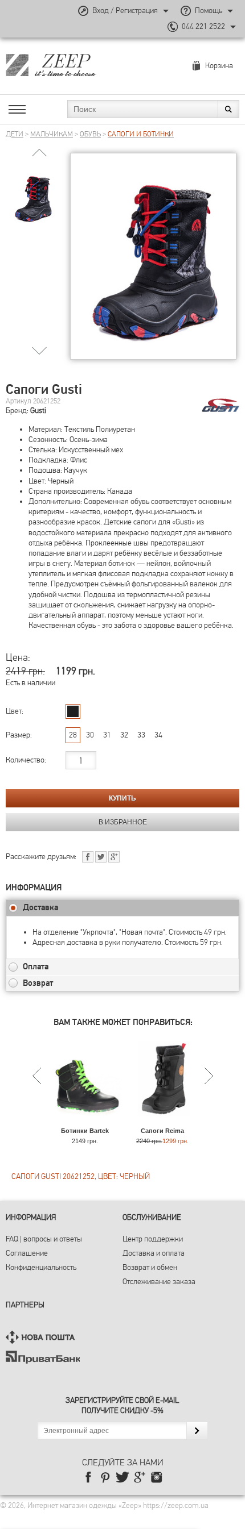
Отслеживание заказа (158, 1281)
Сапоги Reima (162, 1130)
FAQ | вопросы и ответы (44, 1239)
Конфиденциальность (41, 1267)
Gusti (38, 410)
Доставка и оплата (153, 1253)
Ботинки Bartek (85, 1130)
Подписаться (196, 1430)
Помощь (208, 10)
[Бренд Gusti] (220, 405)
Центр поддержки (152, 1239)
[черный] (73, 711)
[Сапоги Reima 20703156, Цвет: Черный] (162, 1122)
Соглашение (27, 1253)
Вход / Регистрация (125, 10)
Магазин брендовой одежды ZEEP (71, 65)
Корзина (219, 65)
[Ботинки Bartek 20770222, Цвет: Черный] (85, 1122)
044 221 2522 (203, 26)
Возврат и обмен (149, 1267)
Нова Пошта (43, 1337)
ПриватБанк (43, 1357)
